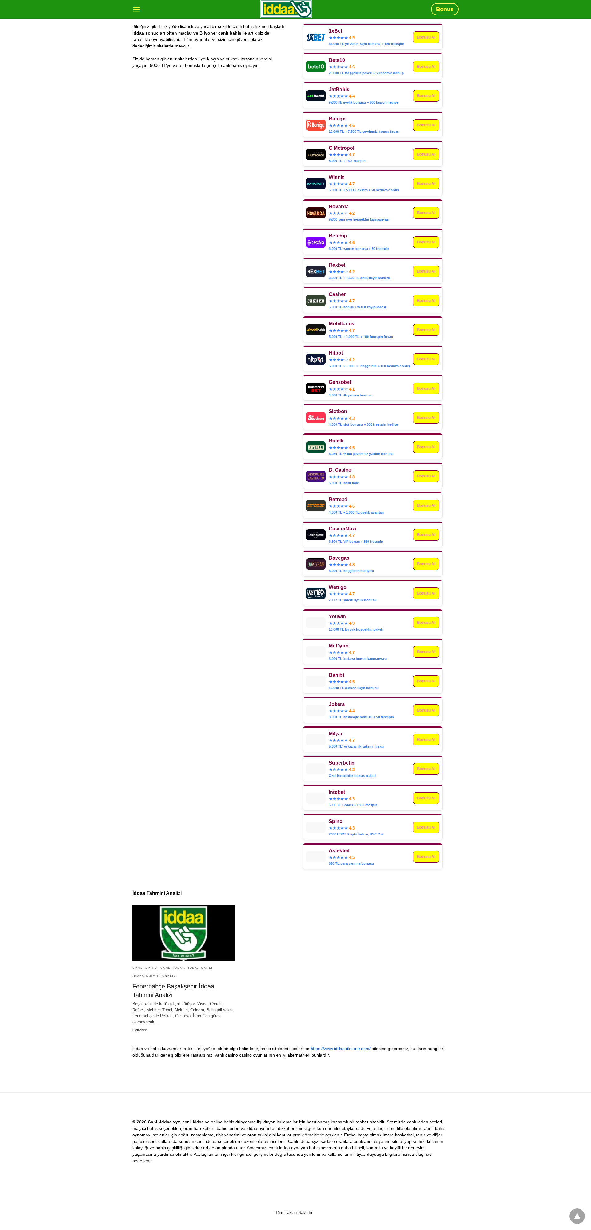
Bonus (444, 9)
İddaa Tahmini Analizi (154, 975)
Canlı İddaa (172, 967)
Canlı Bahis (144, 967)
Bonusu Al (426, 66)
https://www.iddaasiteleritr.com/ (341, 1048)
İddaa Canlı (200, 967)
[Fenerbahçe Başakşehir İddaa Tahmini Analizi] (183, 933)
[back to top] (577, 1216)
